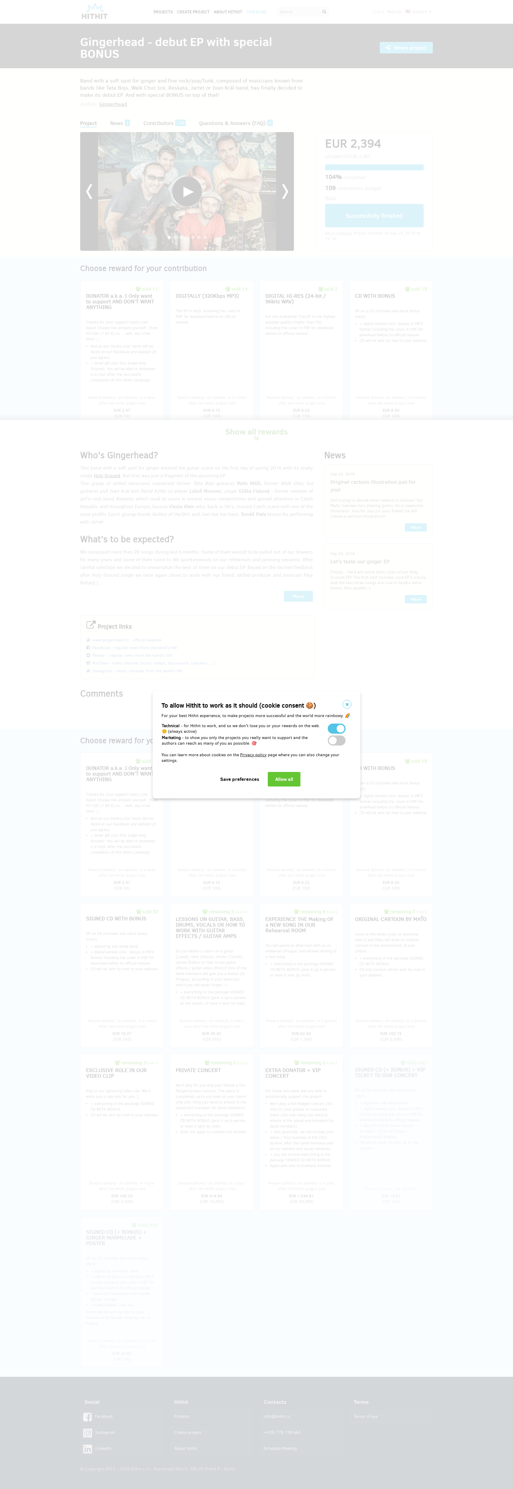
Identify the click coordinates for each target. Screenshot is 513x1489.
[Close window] (347, 704)
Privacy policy (253, 755)
